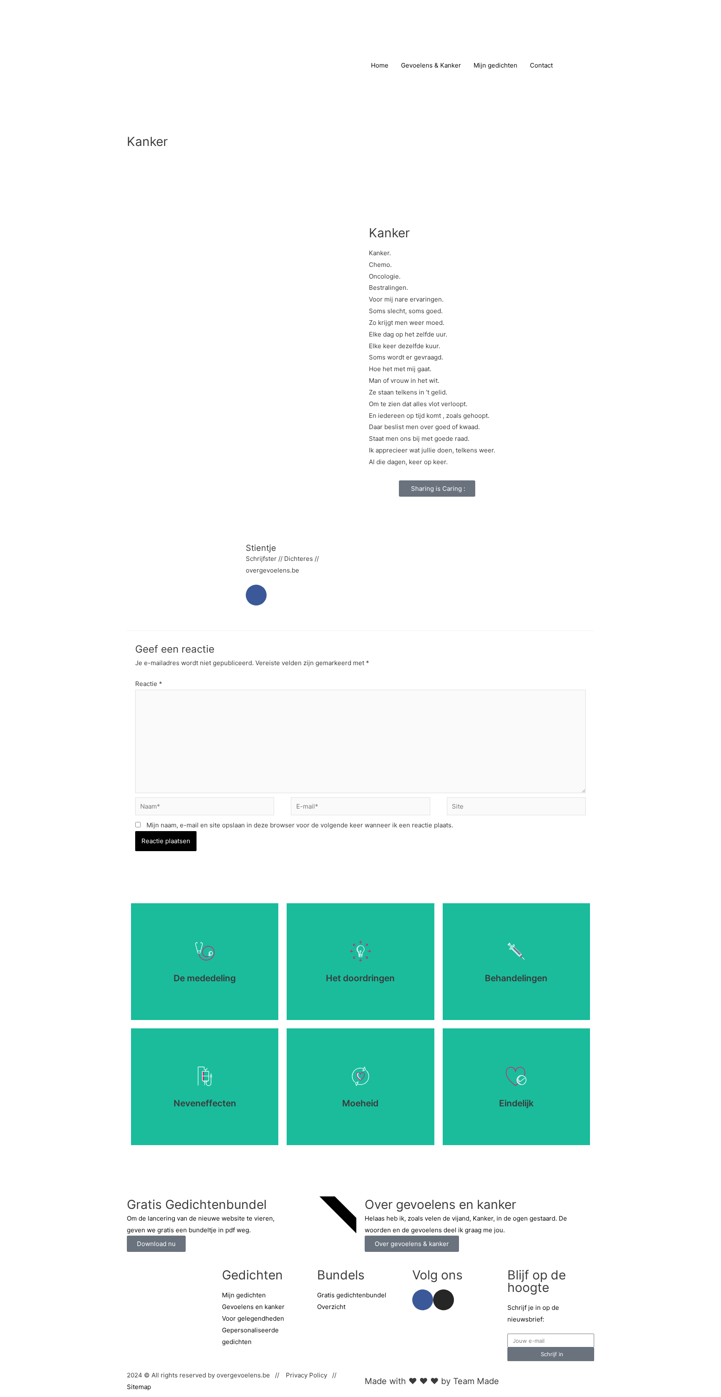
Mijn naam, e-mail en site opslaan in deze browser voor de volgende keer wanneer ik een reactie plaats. (299, 825)
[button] (437, 488)
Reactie (148, 684)
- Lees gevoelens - (204, 990)
